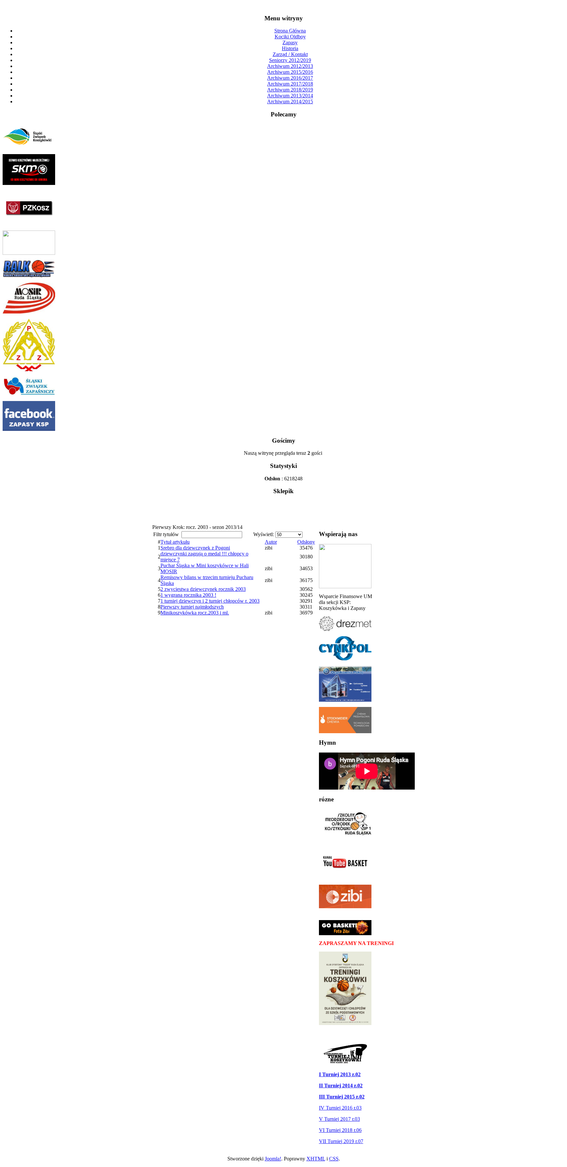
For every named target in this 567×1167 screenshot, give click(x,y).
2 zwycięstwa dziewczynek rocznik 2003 (203, 589)
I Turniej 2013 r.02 (340, 1074)
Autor (271, 542)
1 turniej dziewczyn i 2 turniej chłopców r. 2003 (210, 601)
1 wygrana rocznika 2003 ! (188, 595)
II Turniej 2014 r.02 (341, 1085)
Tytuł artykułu (175, 542)
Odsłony (306, 542)
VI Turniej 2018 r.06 (340, 1130)
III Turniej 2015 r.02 (342, 1096)
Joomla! (273, 1158)
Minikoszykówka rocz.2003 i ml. (194, 612)
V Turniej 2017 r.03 (339, 1119)
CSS (334, 1158)
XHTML (315, 1158)
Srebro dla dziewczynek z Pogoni (195, 548)
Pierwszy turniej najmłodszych (192, 607)
